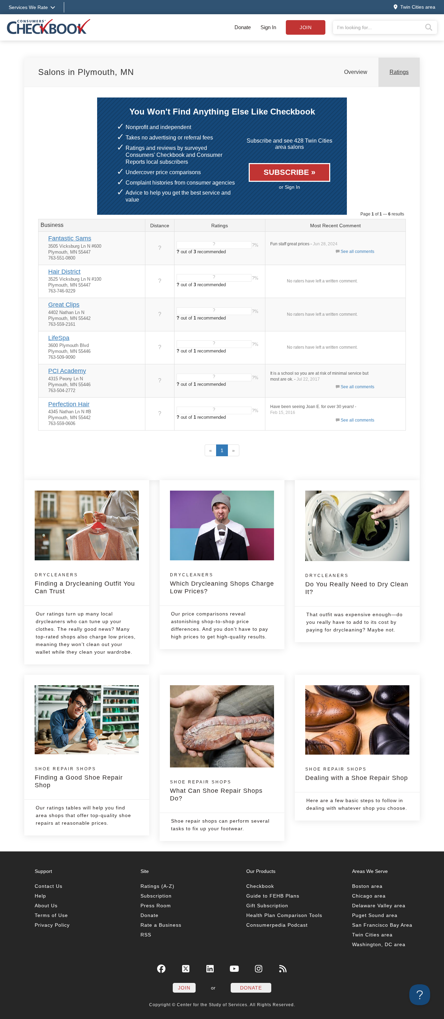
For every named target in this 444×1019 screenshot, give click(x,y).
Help (40, 896)
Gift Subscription (267, 905)
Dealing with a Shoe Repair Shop (356, 774)
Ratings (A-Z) (157, 886)
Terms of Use (51, 915)
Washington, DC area (378, 944)
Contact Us (48, 886)
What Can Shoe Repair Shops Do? (216, 791)
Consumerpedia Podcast (277, 925)
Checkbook (260, 886)
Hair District (64, 271)
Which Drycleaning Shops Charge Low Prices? (222, 583)
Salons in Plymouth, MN (86, 72)
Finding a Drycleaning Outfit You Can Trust (85, 583)
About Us (46, 905)
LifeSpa (58, 337)
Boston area (367, 886)
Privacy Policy (52, 925)
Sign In (268, 27)
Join (305, 27)
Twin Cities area (372, 934)
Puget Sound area (375, 915)
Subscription (156, 896)
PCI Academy (67, 370)
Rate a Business (160, 925)
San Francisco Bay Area (382, 925)
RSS (145, 934)
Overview (355, 72)
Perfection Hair (68, 404)
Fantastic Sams (69, 238)
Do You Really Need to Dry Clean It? (356, 584)
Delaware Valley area (378, 905)
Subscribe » (289, 172)
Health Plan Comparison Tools (284, 915)
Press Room (155, 905)
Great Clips (63, 304)
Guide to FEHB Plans (272, 896)
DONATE (251, 988)
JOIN (184, 988)
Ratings (399, 72)
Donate (242, 27)
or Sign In (289, 187)
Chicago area (369, 896)
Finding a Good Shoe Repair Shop (79, 777)
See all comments (357, 251)
